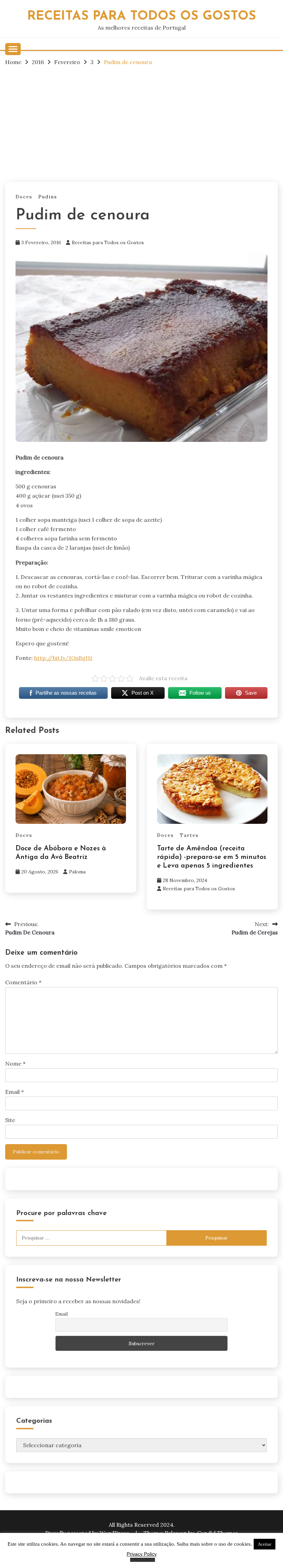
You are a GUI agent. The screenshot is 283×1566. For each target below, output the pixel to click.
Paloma (77, 872)
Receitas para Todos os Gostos (108, 242)
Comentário (23, 982)
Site (10, 1120)
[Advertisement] (141, 123)
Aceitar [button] (264, 1544)
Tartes (189, 835)
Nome (15, 1063)
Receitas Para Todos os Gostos (141, 16)
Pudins (47, 197)
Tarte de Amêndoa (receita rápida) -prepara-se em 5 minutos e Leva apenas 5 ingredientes (211, 857)
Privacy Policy (142, 1554)
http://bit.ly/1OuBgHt (63, 657)
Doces (24, 197)
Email (14, 1091)
